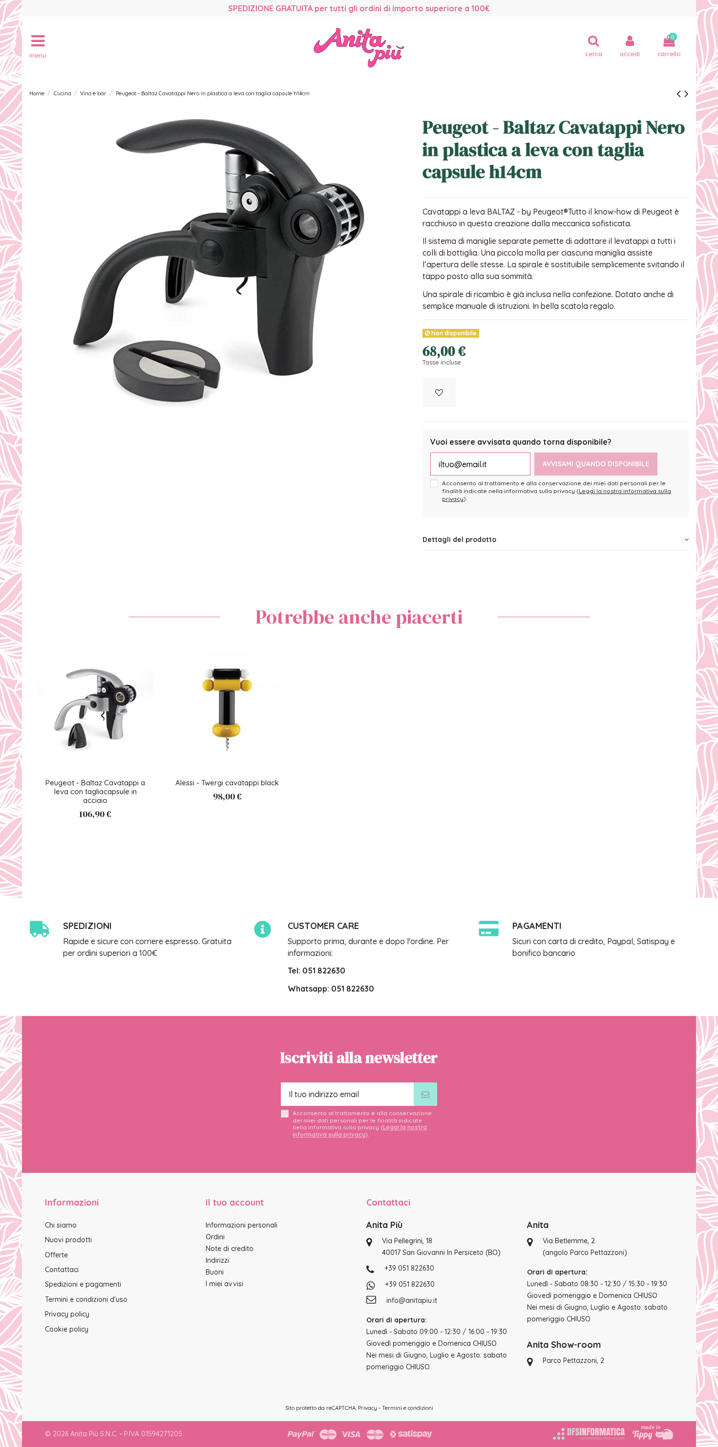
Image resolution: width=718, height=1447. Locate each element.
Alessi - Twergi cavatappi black (227, 782)
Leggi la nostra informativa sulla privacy (360, 1130)
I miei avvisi (224, 1283)
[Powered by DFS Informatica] (589, 1434)
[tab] (555, 539)
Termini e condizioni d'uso (86, 1299)
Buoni (215, 1272)
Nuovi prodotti (68, 1239)
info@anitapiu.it (411, 1300)
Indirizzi (217, 1260)
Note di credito (229, 1248)
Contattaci (62, 1269)
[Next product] (686, 93)
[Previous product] (680, 93)
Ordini (215, 1236)
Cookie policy (66, 1329)
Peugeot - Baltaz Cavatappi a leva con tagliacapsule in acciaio (95, 791)
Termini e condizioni (407, 1407)
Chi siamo (61, 1225)
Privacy (367, 1407)
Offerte (56, 1255)
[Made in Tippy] (653, 1432)
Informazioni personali (241, 1225)
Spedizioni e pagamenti (83, 1284)
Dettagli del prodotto (459, 539)
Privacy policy (67, 1314)
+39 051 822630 (409, 1268)
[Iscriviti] (425, 1094)
